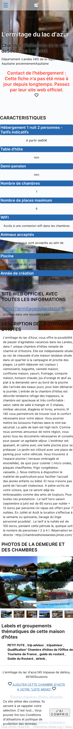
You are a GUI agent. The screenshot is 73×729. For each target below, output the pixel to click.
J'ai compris (60, 712)
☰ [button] (5, 5)
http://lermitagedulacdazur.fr (34, 308)
